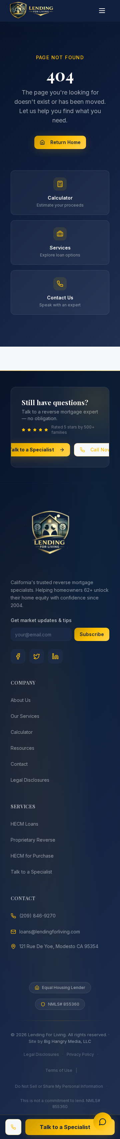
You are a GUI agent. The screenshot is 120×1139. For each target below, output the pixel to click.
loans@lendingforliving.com (49, 931)
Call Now (100, 449)
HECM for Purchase (32, 856)
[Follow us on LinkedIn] (55, 656)
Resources (22, 748)
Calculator (22, 732)
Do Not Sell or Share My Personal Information (59, 1086)
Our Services (25, 716)
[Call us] (13, 1127)
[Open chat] (102, 1121)
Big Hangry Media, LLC (67, 1041)
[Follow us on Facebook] (18, 656)
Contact (19, 764)
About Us (21, 700)
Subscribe (92, 634)
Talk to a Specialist (31, 449)
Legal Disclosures (30, 780)
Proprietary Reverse (33, 840)
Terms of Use (58, 1070)
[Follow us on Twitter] (36, 656)
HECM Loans (24, 824)
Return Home (65, 142)
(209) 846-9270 (37, 915)
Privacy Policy (80, 1054)
